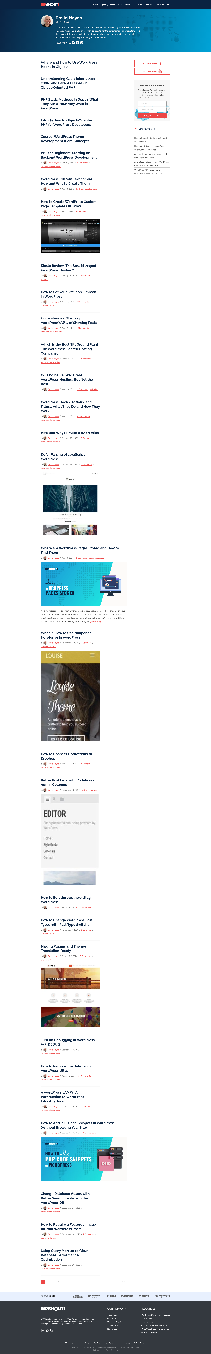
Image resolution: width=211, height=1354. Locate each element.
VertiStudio (134, 1347)
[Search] (168, 5)
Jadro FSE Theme (148, 1322)
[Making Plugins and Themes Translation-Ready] (70, 995)
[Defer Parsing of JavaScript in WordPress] (70, 503)
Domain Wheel (114, 1322)
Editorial (44, 279)
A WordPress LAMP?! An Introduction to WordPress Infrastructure (62, 1096)
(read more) (95, 621)
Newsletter (109, 1343)
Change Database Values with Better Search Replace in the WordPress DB (65, 1198)
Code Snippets (147, 1318)
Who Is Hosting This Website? (154, 1325)
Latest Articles (140, 1343)
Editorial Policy (83, 1343)
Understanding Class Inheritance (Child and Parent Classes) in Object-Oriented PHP (68, 83)
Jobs (104, 4)
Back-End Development (51, 166)
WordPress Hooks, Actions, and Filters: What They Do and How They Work (70, 406)
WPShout (97, 1347)
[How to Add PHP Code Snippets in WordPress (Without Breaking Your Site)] (84, 1159)
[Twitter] (73, 43)
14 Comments (84, 1076)
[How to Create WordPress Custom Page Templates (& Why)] (70, 236)
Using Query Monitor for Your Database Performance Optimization (64, 1255)
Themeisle (112, 1315)
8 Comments (86, 438)
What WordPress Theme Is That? (155, 1329)
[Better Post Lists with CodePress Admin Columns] (70, 839)
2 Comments (81, 211)
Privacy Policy (124, 1343)
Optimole (111, 1318)
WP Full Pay (112, 1325)
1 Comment (82, 389)
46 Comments (83, 416)
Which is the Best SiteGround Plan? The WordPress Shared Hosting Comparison (70, 348)
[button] (116, 4)
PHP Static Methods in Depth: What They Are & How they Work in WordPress (69, 103)
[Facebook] (43, 1331)
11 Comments (84, 358)
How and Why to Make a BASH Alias (70, 433)
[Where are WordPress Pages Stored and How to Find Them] (84, 584)
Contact (97, 1343)
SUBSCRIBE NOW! (151, 116)
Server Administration (50, 362)
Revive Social (113, 1329)
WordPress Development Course (155, 1315)
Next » (122, 1281)
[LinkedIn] (77, 43)
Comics (138, 4)
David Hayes (53, 162)
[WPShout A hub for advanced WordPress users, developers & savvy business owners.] (50, 4)
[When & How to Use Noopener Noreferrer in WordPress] (70, 696)
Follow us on (150, 63)
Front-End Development (51, 331)
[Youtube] (52, 1331)
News (95, 4)
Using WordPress (48, 305)
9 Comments (82, 162)
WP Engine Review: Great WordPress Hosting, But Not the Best (67, 379)
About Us (161, 4)
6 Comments (83, 328)
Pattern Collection (149, 1332)
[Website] (81, 43)
